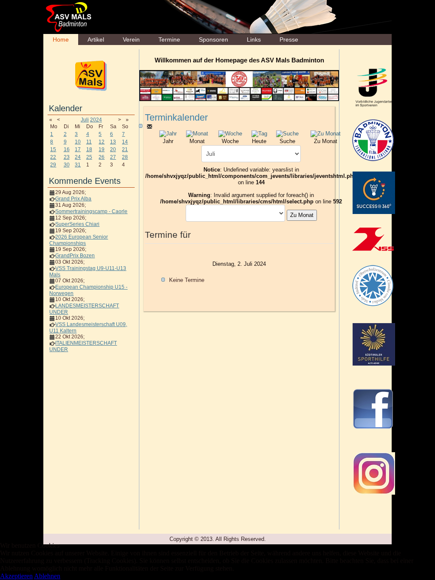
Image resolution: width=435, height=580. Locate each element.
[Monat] (197, 133)
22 (53, 157)
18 (89, 149)
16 (67, 149)
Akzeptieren (16, 576)
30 (67, 165)
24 (78, 157)
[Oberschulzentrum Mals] (372, 285)
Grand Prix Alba (73, 199)
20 (113, 149)
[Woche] (230, 133)
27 (113, 157)
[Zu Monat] (326, 133)
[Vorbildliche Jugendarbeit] (373, 87)
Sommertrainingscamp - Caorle (91, 211)
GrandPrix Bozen (75, 256)
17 (78, 149)
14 (125, 142)
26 (102, 157)
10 (78, 142)
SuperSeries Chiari (77, 224)
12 (102, 142)
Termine (169, 39)
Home (61, 39)
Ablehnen (47, 576)
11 (89, 142)
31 (78, 165)
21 (125, 149)
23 (67, 157)
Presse (289, 39)
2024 (96, 120)
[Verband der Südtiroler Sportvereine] (372, 239)
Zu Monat (302, 215)
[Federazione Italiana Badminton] (372, 140)
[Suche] (287, 133)
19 (102, 149)
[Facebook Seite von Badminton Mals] (372, 408)
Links (254, 39)
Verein (131, 39)
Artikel (96, 39)
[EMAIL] (150, 126)
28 (125, 157)
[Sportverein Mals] (91, 75)
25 (89, 157)
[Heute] (259, 133)
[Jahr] (168, 133)
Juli (85, 120)
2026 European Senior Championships (78, 240)
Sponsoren (213, 39)
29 (53, 165)
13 (113, 142)
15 (53, 149)
